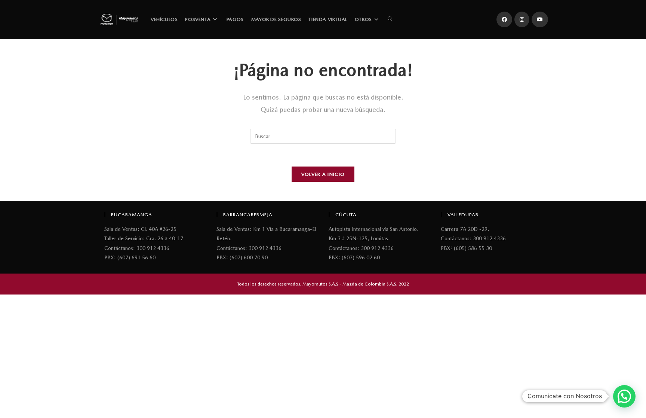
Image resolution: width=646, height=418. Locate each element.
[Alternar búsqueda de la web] (390, 19)
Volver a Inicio (323, 174)
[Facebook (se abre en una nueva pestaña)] (504, 19)
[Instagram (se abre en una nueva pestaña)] (521, 19)
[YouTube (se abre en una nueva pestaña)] (540, 19)
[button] (624, 396)
